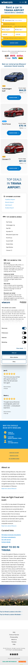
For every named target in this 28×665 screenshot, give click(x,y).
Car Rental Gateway (17, 649)
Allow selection (14, 357)
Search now (13, 97)
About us (14, 639)
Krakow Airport (9, 208)
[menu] (26, 2)
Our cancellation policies (14, 458)
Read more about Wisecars (9, 488)
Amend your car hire (14, 455)
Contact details (5, 542)
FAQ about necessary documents (11, 535)
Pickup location (5, 17)
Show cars (14, 43)
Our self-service (6, 539)
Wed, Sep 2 (19, 29)
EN (20, 2)
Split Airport (8, 205)
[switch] (24, 333)
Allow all (14, 352)
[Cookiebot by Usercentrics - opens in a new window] (20, 302)
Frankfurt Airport (10, 199)
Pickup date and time (6, 26)
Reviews (14, 642)
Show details (19, 348)
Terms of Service (14, 634)
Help (14, 644)
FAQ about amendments (8, 537)
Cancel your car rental (14, 452)
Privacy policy (14, 637)
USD (23, 2)
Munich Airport (9, 202)
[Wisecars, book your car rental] (6, 2)
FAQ (14, 632)
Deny (14, 361)
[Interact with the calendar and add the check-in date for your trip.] (7, 29)
